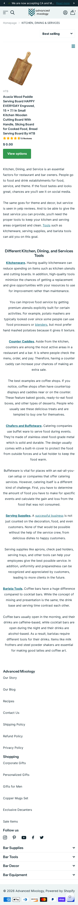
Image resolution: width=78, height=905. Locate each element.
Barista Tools (12, 588)
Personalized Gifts (16, 775)
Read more (63, 3)
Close (39, 848)
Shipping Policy (14, 724)
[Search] (12, 12)
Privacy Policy (13, 748)
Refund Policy (13, 736)
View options (17, 153)
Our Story (10, 678)
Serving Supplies (18, 515)
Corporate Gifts (14, 763)
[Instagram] (5, 838)
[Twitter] (42, 837)
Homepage (10, 22)
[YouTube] (24, 837)
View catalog (5, 12)
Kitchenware (15, 263)
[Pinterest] (14, 838)
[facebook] (33, 837)
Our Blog (9, 689)
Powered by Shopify (60, 891)
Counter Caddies (21, 341)
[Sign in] (65, 12)
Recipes (8, 701)
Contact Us (11, 713)
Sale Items (10, 821)
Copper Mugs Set (15, 798)
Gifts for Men (12, 786)
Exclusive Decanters (17, 810)
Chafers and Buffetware (24, 426)
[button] (4, 3)
